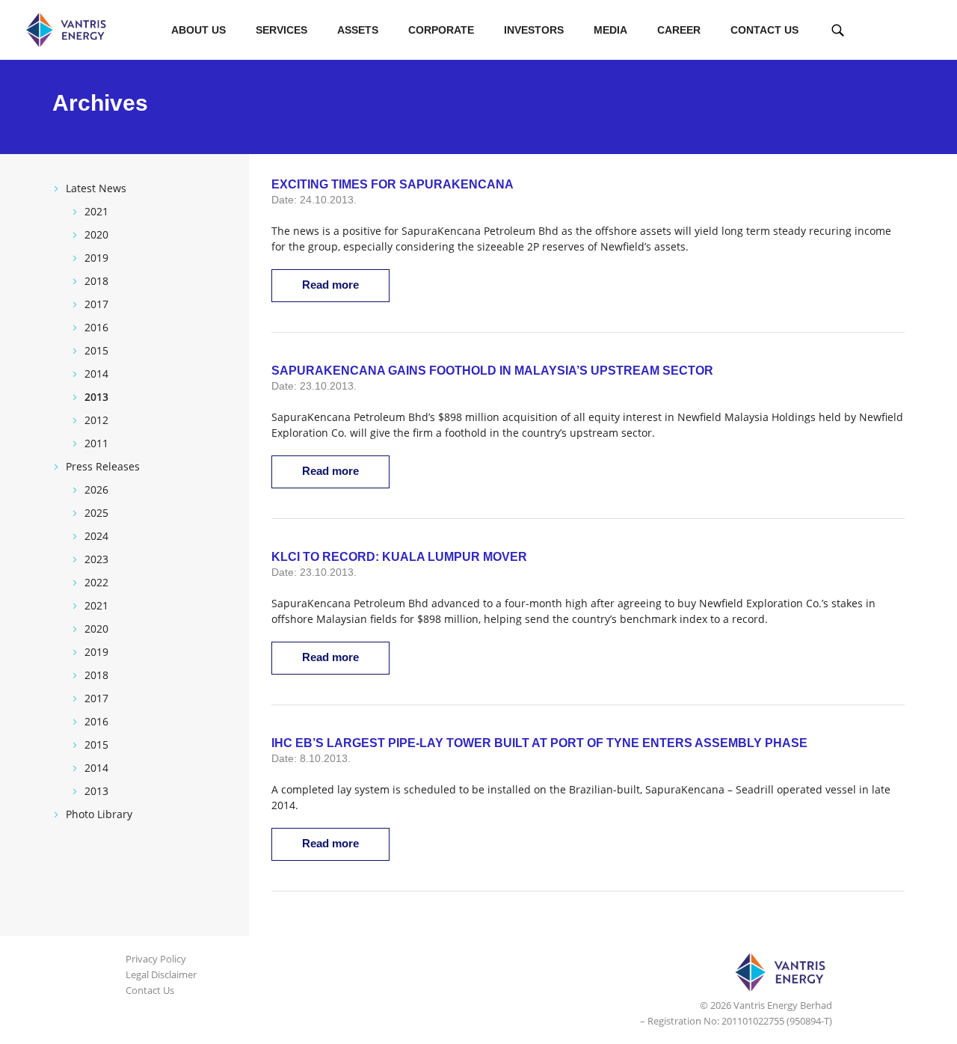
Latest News (96, 188)
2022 (96, 582)
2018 (96, 281)
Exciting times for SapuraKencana (392, 184)
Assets (357, 30)
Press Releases (103, 466)
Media (610, 30)
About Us (198, 30)
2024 (96, 536)
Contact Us (764, 30)
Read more (330, 284)
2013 (96, 397)
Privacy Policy (156, 958)
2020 (96, 234)
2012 (96, 420)
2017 (96, 304)
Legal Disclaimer (161, 974)
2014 (96, 373)
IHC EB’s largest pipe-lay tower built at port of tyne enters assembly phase (539, 743)
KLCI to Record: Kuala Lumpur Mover (399, 556)
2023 (96, 559)
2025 (96, 513)
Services (281, 30)
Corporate (441, 30)
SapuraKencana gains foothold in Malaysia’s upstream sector (492, 370)
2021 (96, 211)
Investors (534, 30)
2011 (96, 443)
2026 (96, 489)
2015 (96, 350)
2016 (96, 327)
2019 (96, 258)
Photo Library (99, 814)
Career (679, 30)
